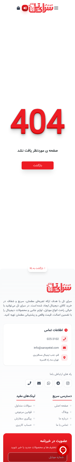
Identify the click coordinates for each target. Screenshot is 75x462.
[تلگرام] (58, 383)
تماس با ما (62, 425)
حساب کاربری (24, 425)
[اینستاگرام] (68, 383)
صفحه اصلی (61, 406)
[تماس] (29, 383)
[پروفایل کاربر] (25, 8)
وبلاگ (65, 412)
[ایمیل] (39, 383)
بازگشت (37, 165)
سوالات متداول (23, 406)
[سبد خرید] (18, 8)
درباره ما (63, 418)
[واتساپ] (49, 383)
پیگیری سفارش (23, 418)
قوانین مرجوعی (23, 412)
